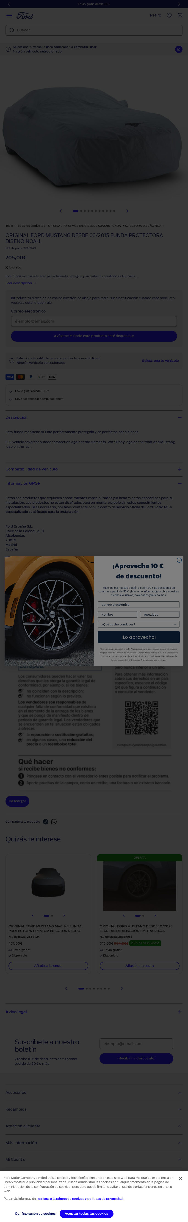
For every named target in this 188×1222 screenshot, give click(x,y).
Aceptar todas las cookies (86, 1213)
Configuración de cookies (35, 1213)
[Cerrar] (181, 1178)
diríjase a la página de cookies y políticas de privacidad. (81, 1199)
